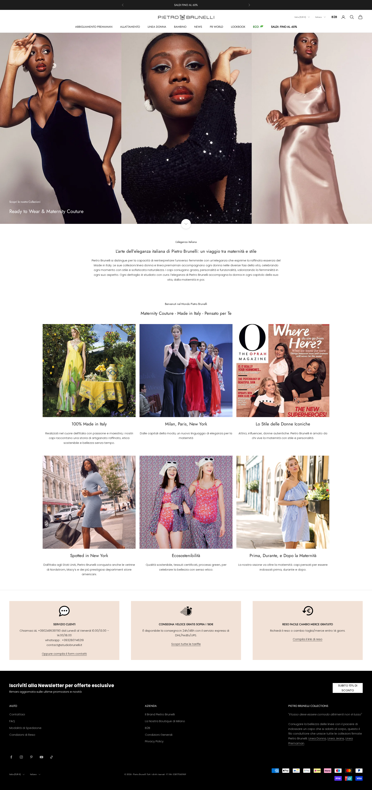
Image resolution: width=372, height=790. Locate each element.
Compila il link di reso (307, 639)
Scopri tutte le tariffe (186, 644)
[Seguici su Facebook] (11, 757)
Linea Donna (317, 738)
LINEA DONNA (157, 27)
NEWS (198, 27)
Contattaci (17, 714)
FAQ (12, 721)
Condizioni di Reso (22, 735)
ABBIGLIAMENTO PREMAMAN (93, 27)
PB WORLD (216, 27)
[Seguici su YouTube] (41, 757)
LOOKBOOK (238, 27)
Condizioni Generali (158, 735)
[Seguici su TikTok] (51, 757)
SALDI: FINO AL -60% (284, 27)
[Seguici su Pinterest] (31, 757)
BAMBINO (180, 27)
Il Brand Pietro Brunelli (160, 714)
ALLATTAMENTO (130, 27)
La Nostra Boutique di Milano (165, 721)
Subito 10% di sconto (347, 687)
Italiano (318, 17)
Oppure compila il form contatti (64, 654)
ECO (256, 27)
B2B (334, 17)
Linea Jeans (335, 738)
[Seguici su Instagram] (21, 757)
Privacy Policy (154, 741)
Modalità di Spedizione (25, 728)
